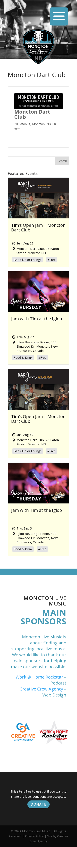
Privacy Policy (34, 836)
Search (62, 161)
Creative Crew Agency (41, 689)
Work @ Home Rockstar (39, 677)
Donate (38, 804)
